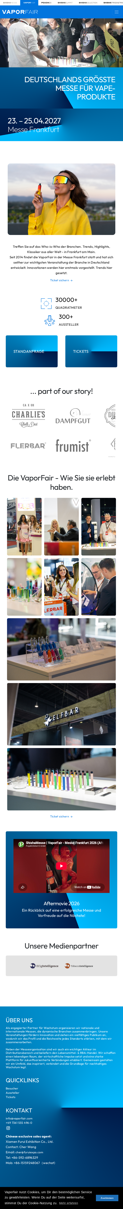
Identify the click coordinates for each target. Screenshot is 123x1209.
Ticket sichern (60, 280)
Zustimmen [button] (107, 1198)
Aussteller (12, 1093)
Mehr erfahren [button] (68, 1203)
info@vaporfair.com (19, 1118)
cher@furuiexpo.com (29, 1152)
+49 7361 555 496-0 (19, 1123)
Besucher (12, 1088)
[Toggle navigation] (116, 12)
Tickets (11, 1097)
